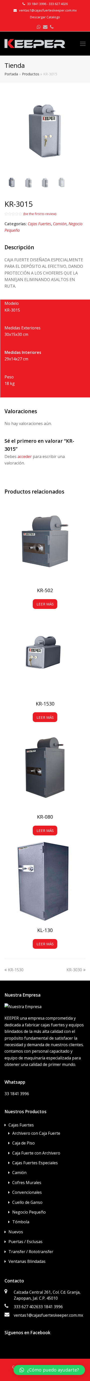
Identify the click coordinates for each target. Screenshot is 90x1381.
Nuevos (15, 1232)
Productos (30, 74)
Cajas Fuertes (39, 223)
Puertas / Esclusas (25, 1241)
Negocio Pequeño (29, 1212)
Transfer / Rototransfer (30, 1251)
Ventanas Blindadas (27, 1261)
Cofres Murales (26, 1182)
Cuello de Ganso (27, 1202)
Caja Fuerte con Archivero (36, 1153)
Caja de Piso (23, 1143)
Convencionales (27, 1192)
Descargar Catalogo (45, 17)
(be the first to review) (39, 213)
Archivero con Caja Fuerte (36, 1133)
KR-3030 (74, 970)
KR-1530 (16, 970)
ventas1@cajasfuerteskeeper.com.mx (48, 1315)
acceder (25, 456)
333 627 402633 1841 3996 (38, 1306)
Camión (59, 223)
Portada (11, 74)
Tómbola (20, 1222)
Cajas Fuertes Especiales (35, 1163)
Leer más (45, 603)
